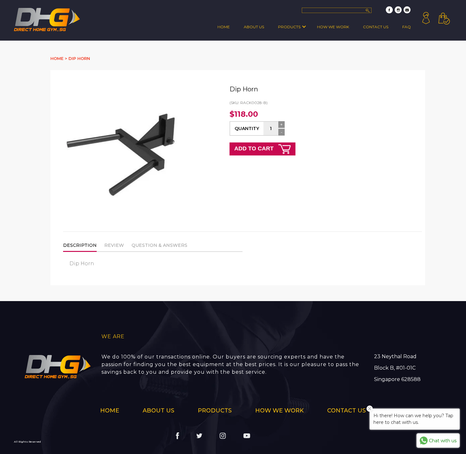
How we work (333, 26)
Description (80, 245)
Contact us (346, 410)
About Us (254, 26)
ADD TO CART (254, 148)
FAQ (406, 26)
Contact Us (375, 26)
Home (223, 26)
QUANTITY (247, 128)
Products (289, 26)
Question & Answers (159, 245)
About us (158, 410)
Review (114, 245)
